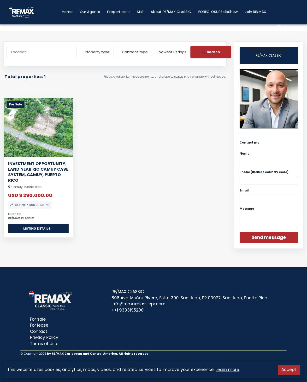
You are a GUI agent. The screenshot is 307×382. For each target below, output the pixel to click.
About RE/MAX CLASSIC (171, 11)
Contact (38, 331)
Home (67, 11)
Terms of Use (43, 344)
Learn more (227, 369)
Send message (269, 237)
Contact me (249, 142)
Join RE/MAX (255, 11)
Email (244, 190)
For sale (38, 319)
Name (244, 153)
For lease (39, 325)
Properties (116, 11)
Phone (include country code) (264, 172)
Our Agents (90, 11)
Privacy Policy (44, 337)
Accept (288, 369)
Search (213, 52)
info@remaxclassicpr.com (138, 304)
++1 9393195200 (128, 310)
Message (247, 209)
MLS (140, 11)
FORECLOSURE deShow (218, 11)
